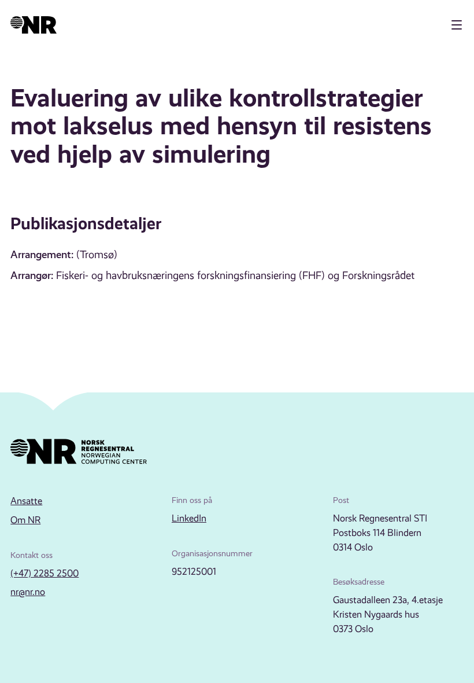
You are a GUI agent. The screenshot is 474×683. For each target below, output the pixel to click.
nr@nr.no (27, 591)
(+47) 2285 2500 (44, 573)
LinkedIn (189, 518)
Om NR (25, 520)
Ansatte (26, 500)
